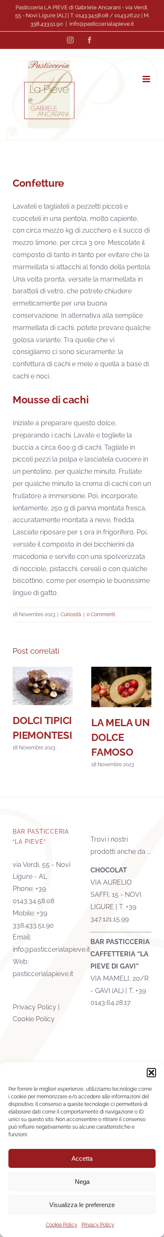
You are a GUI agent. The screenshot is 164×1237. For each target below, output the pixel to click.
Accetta (82, 1158)
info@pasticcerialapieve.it (101, 24)
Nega (82, 1181)
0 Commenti (101, 614)
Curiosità (71, 614)
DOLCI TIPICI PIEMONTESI (43, 686)
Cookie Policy (61, 1225)
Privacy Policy (98, 1225)
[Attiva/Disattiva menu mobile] (147, 79)
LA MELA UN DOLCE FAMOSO (121, 687)
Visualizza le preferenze (82, 1204)
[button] (151, 1072)
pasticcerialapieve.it (43, 974)
